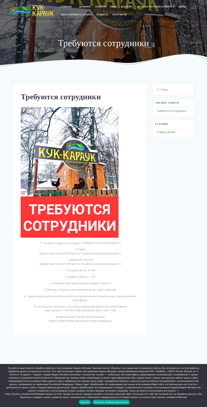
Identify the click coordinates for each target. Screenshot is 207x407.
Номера (100, 6)
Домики (85, 6)
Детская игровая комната (155, 6)
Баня (113, 6)
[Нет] (203, 385)
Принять (84, 402)
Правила (102, 14)
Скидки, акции (166, 132)
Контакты (120, 14)
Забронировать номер (76, 14)
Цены (182, 6)
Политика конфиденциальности (111, 402)
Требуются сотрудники (171, 111)
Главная (66, 6)
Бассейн (126, 6)
